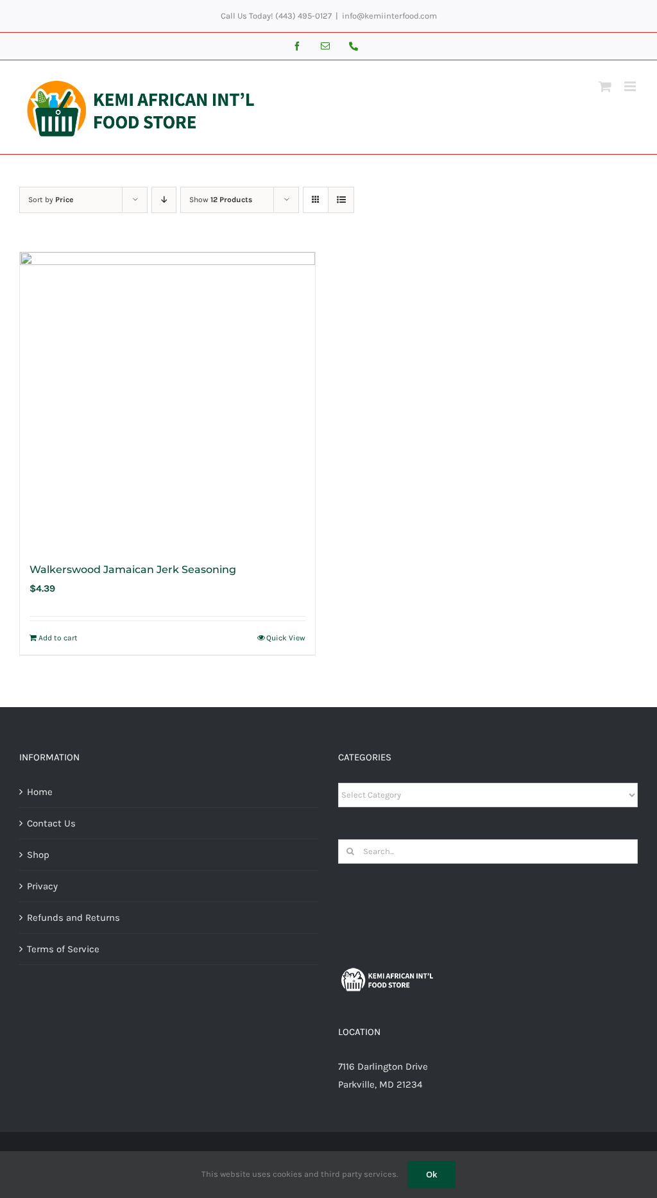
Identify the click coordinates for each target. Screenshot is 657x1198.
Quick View (285, 637)
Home (40, 792)
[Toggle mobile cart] (605, 86)
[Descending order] (163, 200)
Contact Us (51, 823)
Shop (38, 854)
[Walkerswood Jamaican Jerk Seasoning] (167, 399)
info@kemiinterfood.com (389, 16)
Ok (431, 1174)
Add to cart (58, 637)
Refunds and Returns (73, 917)
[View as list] (341, 199)
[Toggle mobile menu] (631, 86)
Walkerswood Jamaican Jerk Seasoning (133, 569)
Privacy (42, 886)
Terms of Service (63, 949)
